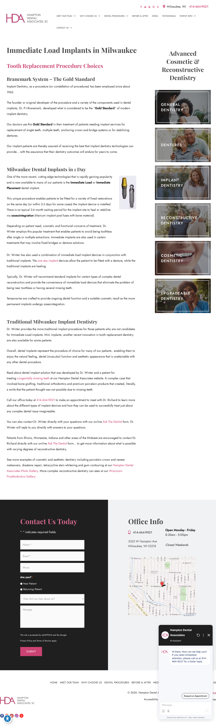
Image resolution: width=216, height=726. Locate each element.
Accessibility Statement (157, 699)
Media (157, 682)
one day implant (48, 260)
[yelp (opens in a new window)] (157, 6)
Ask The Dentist (112, 422)
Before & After (141, 682)
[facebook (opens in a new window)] (141, 6)
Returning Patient (32, 589)
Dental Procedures (116, 682)
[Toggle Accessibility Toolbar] (7, 719)
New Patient (29, 583)
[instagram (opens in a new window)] (154, 6)
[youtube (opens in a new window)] (150, 6)
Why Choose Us (91, 682)
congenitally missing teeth (33, 378)
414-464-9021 (198, 6)
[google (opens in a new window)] (146, 6)
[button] (74, 16)
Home (53, 682)
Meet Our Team (69, 682)
